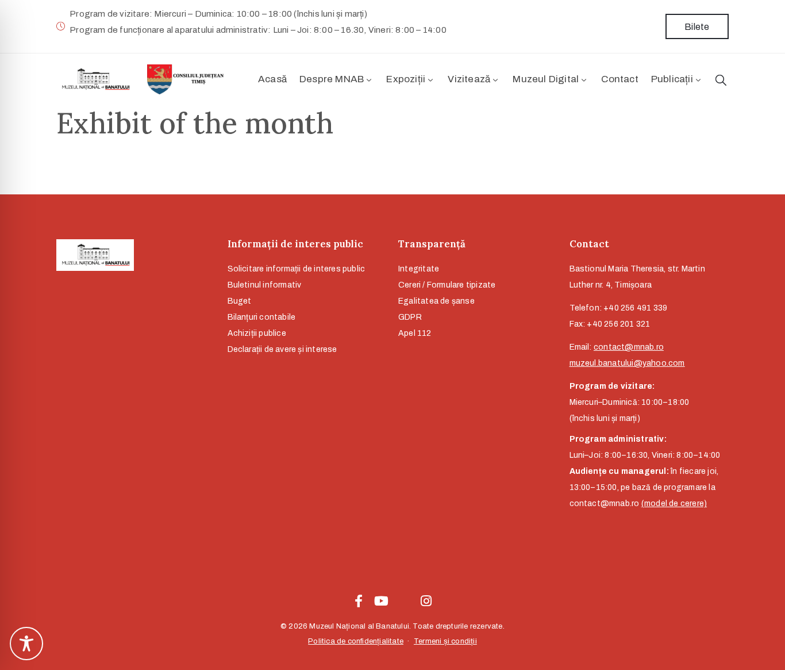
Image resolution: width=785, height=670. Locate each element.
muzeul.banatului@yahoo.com (627, 363)
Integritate (418, 269)
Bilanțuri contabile (262, 317)
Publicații (672, 79)
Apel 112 (415, 333)
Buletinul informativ (265, 285)
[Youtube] (381, 601)
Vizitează (469, 79)
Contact (619, 79)
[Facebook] (358, 601)
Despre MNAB (331, 79)
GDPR (410, 317)
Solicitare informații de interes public (296, 269)
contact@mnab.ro (629, 347)
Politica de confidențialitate (355, 641)
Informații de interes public (295, 244)
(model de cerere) (674, 503)
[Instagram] (426, 601)
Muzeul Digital (546, 79)
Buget (240, 301)
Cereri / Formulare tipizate (446, 285)
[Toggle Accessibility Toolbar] (26, 643)
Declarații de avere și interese (282, 349)
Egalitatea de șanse (436, 301)
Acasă (272, 79)
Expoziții (405, 79)
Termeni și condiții (445, 641)
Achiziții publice (257, 333)
